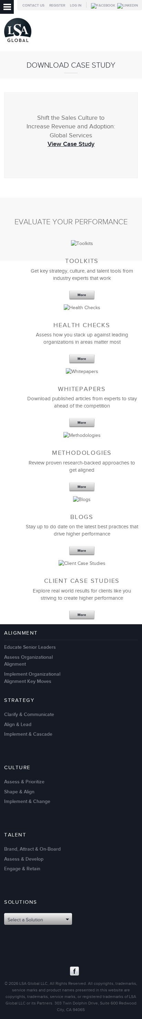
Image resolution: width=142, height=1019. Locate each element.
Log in (75, 5)
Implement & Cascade (28, 734)
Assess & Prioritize (24, 782)
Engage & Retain (22, 869)
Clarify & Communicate (29, 714)
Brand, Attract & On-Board (32, 849)
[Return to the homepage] (17, 44)
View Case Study (71, 144)
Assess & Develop (23, 859)
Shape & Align (19, 792)
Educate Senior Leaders (30, 647)
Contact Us (33, 5)
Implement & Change (27, 801)
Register (57, 5)
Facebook (74, 971)
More (82, 295)
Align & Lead (17, 724)
